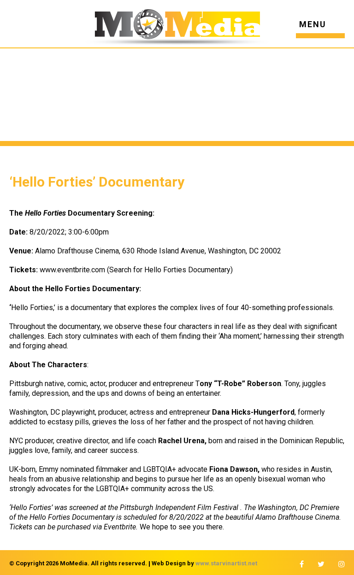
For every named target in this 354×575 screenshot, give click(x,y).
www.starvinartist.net (226, 563)
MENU (312, 25)
